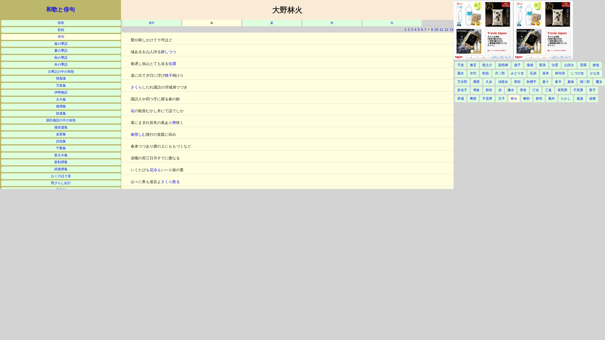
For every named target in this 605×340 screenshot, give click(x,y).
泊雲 (555, 65)
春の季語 (61, 44)
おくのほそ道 (61, 176)
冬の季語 (61, 64)
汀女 (535, 90)
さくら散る (170, 182)
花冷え (155, 170)
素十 (545, 82)
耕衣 (489, 90)
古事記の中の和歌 (61, 71)
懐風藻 (61, 78)
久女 (489, 82)
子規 (460, 65)
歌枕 (61, 30)
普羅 (583, 65)
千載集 (61, 148)
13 (452, 29)
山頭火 (569, 65)
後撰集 (61, 106)
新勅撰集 (61, 162)
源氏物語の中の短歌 (61, 120)
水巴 (473, 73)
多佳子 (462, 90)
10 (436, 29)
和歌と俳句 (60, 9)
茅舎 (523, 90)
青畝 (476, 90)
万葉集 (61, 85)
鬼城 (530, 65)
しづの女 (577, 73)
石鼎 (533, 73)
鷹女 (599, 82)
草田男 (562, 90)
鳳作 (551, 98)
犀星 (476, 82)
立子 (501, 98)
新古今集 (61, 155)
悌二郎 (585, 82)
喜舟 (545, 73)
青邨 (517, 82)
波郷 (592, 98)
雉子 (168, 75)
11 (441, 29)
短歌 (61, 23)
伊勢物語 (61, 92)
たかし (566, 98)
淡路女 (503, 82)
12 (446, 29)
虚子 (517, 65)
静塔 (539, 98)
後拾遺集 (61, 127)
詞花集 (61, 141)
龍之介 (487, 65)
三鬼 (548, 90)
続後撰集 (61, 169)
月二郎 (500, 73)
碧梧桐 (503, 65)
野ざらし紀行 (61, 183)
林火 (514, 98)
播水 (510, 90)
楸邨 (526, 98)
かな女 (595, 73)
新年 (152, 23)
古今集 (61, 99)
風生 (460, 73)
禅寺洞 (560, 73)
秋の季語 (61, 58)
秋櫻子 (531, 82)
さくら (136, 87)
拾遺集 (61, 113)
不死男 (578, 90)
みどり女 (517, 73)
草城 (460, 98)
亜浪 (542, 65)
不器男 (487, 98)
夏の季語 (61, 50)
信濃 (172, 64)
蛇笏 (485, 73)
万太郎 (462, 82)
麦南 (570, 82)
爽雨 (473, 98)
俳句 (61, 36)
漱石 (473, 65)
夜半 (558, 82)
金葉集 (61, 134)
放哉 (595, 65)
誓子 (592, 90)
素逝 (580, 98)
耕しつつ (168, 52)
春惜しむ (138, 134)
